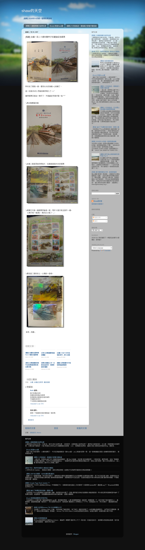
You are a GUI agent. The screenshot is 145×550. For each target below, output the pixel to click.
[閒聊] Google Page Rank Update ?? (37, 483)
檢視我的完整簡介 (97, 204)
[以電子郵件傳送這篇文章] (28, 379)
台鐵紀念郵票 (38, 382)
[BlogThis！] (30, 379)
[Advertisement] (106, 286)
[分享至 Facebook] (34, 379)
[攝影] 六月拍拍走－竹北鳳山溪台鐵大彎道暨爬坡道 (109, 108)
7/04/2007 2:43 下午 (37, 404)
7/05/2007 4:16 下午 (37, 416)
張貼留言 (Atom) (35, 432)
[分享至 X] (32, 379)
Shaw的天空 (98, 201)
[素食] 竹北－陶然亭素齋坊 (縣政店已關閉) (106, 51)
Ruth (32, 390)
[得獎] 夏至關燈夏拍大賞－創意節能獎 (104, 172)
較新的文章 (30, 428)
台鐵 (31, 382)
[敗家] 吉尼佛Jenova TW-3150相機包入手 (48, 507)
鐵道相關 (47, 382)
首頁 (56, 428)
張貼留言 (31, 420)
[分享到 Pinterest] (36, 379)
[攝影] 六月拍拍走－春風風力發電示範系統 (82, 26)
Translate (107, 250)
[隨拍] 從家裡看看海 (106, 61)
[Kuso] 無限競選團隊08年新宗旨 (37, 498)
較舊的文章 (82, 428)
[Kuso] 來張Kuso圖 (56, 26)
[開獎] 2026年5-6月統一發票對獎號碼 (38, 18)
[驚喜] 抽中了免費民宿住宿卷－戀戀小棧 (106, 127)
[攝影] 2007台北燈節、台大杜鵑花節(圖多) (40, 474)
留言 (96, 221)
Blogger (76, 534)
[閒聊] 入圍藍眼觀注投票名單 (36, 26)
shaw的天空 (32, 11)
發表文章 (97, 217)
